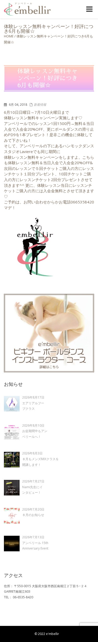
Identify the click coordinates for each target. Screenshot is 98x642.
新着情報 (40, 104)
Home (9, 36)
